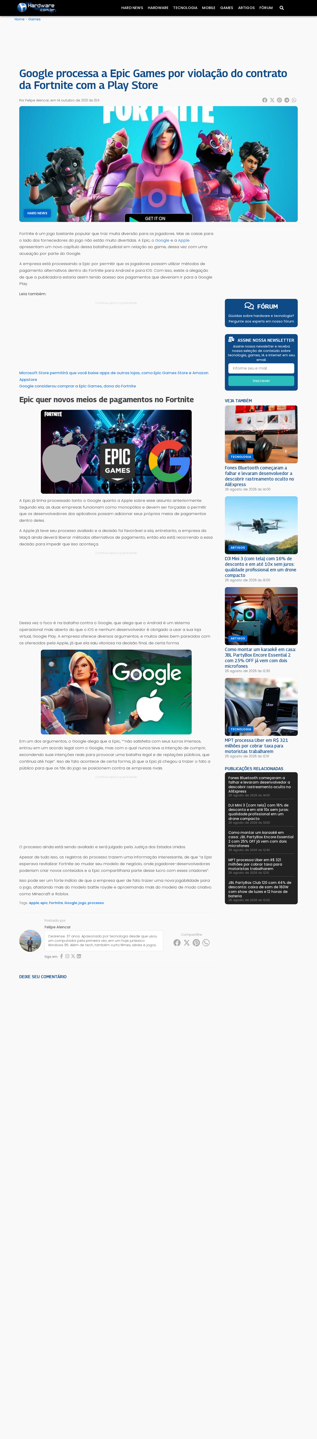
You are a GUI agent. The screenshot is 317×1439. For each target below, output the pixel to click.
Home (20, 19)
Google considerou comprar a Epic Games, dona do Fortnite (77, 386)
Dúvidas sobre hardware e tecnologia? (261, 315)
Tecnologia (185, 7)
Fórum (266, 7)
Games (226, 7)
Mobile (208, 7)
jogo (82, 903)
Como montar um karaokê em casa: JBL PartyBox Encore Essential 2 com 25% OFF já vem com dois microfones (260, 658)
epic (44, 903)
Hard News (132, 7)
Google (162, 240)
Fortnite (56, 903)
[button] (265, 100)
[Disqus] (116, 1047)
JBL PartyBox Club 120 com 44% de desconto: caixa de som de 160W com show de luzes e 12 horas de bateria (259, 889)
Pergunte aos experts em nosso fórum (261, 321)
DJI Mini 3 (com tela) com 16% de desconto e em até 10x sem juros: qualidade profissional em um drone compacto (260, 567)
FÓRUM (267, 306)
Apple (184, 240)
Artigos (246, 7)
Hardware (158, 7)
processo (96, 903)
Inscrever (261, 380)
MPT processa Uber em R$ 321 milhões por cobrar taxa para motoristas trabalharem (256, 745)
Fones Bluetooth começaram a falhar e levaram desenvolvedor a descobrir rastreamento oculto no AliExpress (259, 476)
